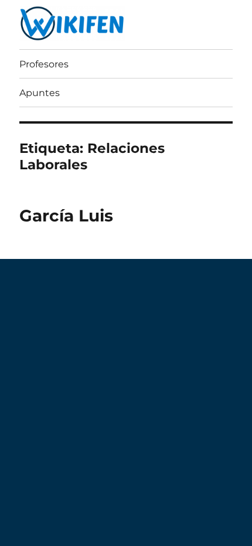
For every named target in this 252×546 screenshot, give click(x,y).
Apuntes (39, 92)
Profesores (44, 64)
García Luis (66, 216)
